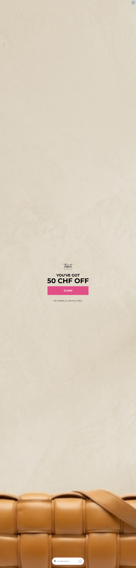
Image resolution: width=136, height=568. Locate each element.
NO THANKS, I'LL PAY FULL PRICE (68, 301)
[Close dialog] (133, 3)
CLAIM (68, 290)
